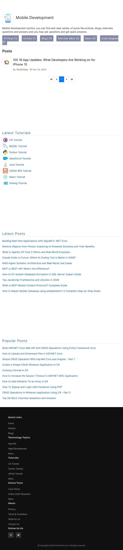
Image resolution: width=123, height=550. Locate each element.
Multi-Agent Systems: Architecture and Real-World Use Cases (37, 263)
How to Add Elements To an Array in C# (25, 381)
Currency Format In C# (15, 370)
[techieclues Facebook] (11, 535)
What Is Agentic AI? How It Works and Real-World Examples (36, 251)
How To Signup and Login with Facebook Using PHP (32, 386)
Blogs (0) (47, 38)
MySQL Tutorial (18, 146)
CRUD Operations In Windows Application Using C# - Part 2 (36, 392)
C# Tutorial (15, 139)
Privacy (12, 509)
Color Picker (14, 489)
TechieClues (22, 69)
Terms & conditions (17, 514)
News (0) (90, 38)
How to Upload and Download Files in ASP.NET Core (32, 353)
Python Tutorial (18, 152)
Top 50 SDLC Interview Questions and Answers (29, 398)
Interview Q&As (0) (68, 38)
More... (11, 453)
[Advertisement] (61, 106)
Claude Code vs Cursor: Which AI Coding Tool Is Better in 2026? (39, 257)
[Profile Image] (7, 62)
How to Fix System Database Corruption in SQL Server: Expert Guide (41, 274)
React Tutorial (17, 176)
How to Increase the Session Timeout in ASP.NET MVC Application (40, 375)
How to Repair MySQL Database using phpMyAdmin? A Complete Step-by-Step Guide (51, 290)
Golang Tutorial (18, 183)
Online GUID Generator (19, 494)
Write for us (14, 519)
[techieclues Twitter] (18, 535)
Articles (11, 428)
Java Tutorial (16, 164)
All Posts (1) (10, 38)
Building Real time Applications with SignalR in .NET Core (34, 240)
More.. (11, 478)
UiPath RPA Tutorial (20, 170)
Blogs (11, 433)
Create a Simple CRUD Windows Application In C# (31, 364)
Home (11, 423)
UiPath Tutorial (15, 473)
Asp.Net (12, 443)
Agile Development (17, 448)
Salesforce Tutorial (20, 158)
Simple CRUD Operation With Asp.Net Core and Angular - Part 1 (38, 359)
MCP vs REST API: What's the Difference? (25, 268)
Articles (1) (29, 38)
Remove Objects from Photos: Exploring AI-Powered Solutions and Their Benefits (48, 246)
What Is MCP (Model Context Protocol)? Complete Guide (34, 285)
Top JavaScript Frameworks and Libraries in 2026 (30, 279)
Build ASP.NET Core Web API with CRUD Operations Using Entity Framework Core (49, 347)
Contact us (13, 524)
